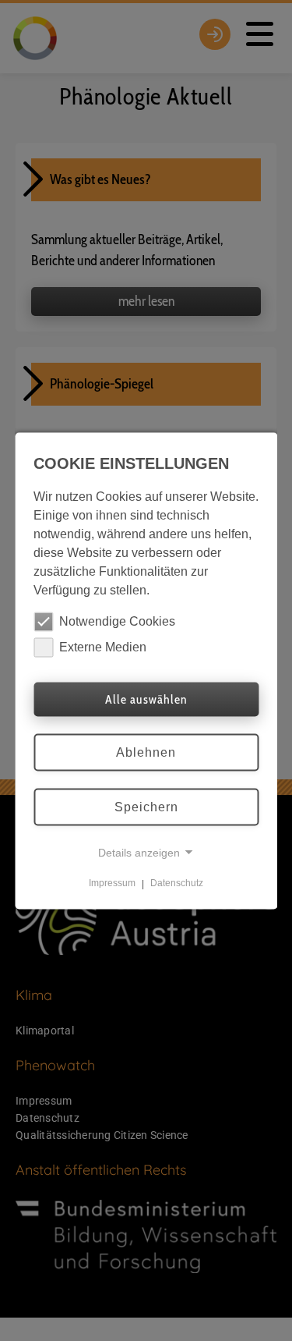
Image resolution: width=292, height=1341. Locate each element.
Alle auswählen (146, 698)
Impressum (112, 883)
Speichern (146, 806)
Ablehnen (146, 751)
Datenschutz (176, 883)
